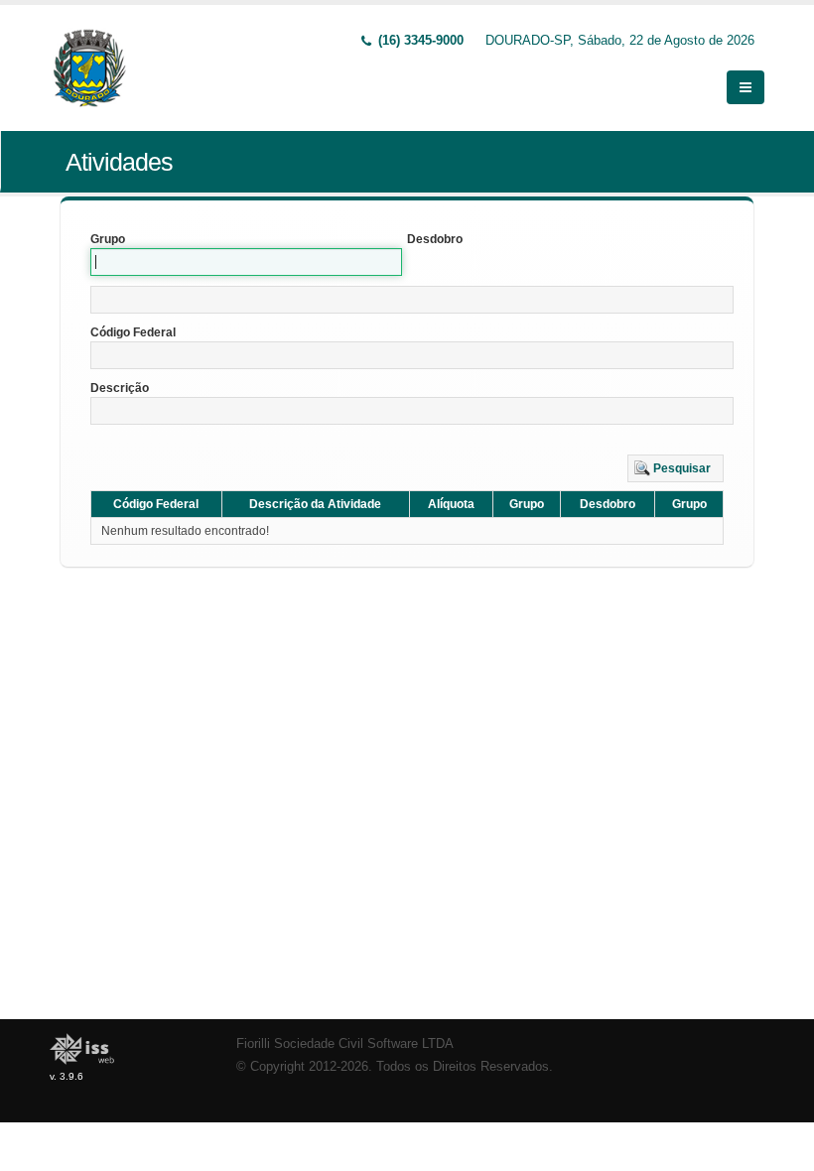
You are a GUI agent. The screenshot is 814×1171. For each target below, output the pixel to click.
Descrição (119, 388)
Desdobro (435, 239)
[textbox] (412, 300)
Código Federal (133, 332)
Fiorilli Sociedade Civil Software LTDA (345, 1044)
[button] (675, 468)
